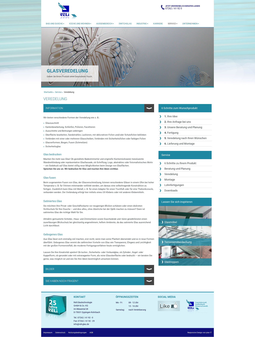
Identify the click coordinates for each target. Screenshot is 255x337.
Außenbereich (104, 23)
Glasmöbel (170, 222)
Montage (169, 179)
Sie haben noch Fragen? (62, 280)
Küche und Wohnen (79, 23)
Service (172, 23)
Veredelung (171, 174)
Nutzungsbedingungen (77, 333)
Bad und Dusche (54, 23)
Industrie (142, 23)
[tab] (98, 108)
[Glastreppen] (185, 256)
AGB (91, 333)
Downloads (171, 190)
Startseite (48, 92)
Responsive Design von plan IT (199, 333)
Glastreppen (171, 261)
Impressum (47, 333)
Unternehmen (189, 23)
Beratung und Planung (177, 168)
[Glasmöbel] (185, 216)
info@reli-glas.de (81, 324)
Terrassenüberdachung (178, 242)
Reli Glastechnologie (67, 10)
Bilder (50, 269)
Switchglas (125, 23)
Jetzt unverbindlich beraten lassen (182, 7)
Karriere (158, 23)
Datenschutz (60, 333)
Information (54, 108)
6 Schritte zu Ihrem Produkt (180, 163)
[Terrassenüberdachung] (185, 236)
